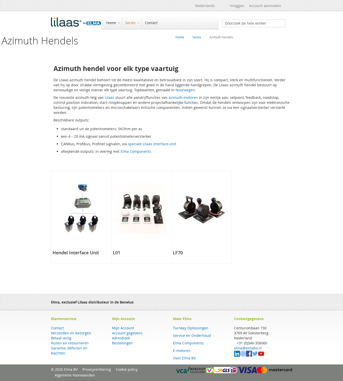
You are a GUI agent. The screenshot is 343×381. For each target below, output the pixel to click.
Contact (57, 328)
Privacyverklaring (96, 369)
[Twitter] (255, 355)
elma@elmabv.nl (248, 348)
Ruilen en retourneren (70, 343)
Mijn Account (123, 328)
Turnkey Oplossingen (190, 328)
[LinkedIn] (237, 355)
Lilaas (109, 97)
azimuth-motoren (183, 97)
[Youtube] (261, 355)
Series (196, 37)
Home (180, 37)
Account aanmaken (265, 5)
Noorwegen (185, 90)
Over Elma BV (184, 358)
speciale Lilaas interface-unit (152, 143)
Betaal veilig (61, 338)
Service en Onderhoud (192, 335)
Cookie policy (127, 369)
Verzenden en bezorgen (71, 333)
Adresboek (121, 338)
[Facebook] (249, 355)
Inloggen (237, 5)
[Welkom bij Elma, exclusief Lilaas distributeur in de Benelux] (76, 23)
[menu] (160, 23)
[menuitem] (112, 23)
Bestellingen (122, 343)
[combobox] (253, 23)
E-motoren (182, 350)
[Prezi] (243, 355)
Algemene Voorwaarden (75, 375)
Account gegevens (127, 333)
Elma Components (136, 151)
